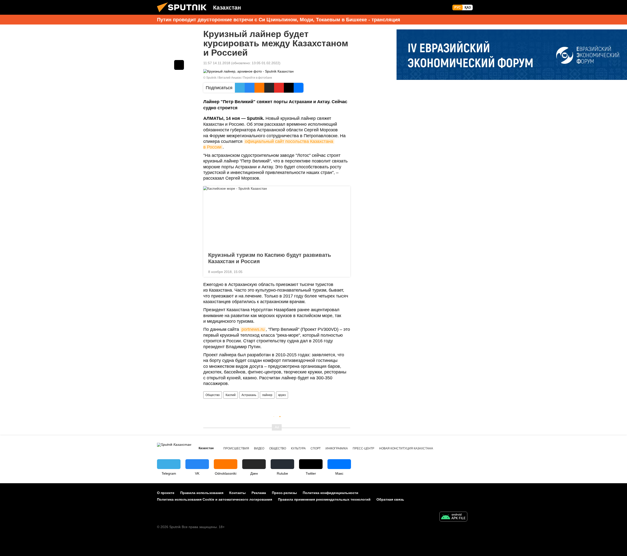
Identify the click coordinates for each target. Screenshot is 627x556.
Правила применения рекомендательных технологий (324, 499)
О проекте (165, 493)
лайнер (267, 395)
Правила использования (201, 493)
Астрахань (248, 395)
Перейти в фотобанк (257, 77)
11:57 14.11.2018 (216, 63)
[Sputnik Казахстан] (183, 13)
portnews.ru (253, 329)
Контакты (237, 493)
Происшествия (236, 448)
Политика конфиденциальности (330, 493)
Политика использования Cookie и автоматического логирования (214, 499)
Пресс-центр (363, 448)
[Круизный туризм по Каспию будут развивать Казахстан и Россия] (276, 217)
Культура (298, 448)
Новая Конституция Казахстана (406, 448)
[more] (343, 271)
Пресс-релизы (284, 493)
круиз (282, 395)
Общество (212, 395)
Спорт (316, 448)
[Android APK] (453, 517)
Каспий (231, 395)
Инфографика (337, 448)
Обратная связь (390, 499)
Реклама (259, 493)
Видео (259, 448)
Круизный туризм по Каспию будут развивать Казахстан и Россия (269, 258)
